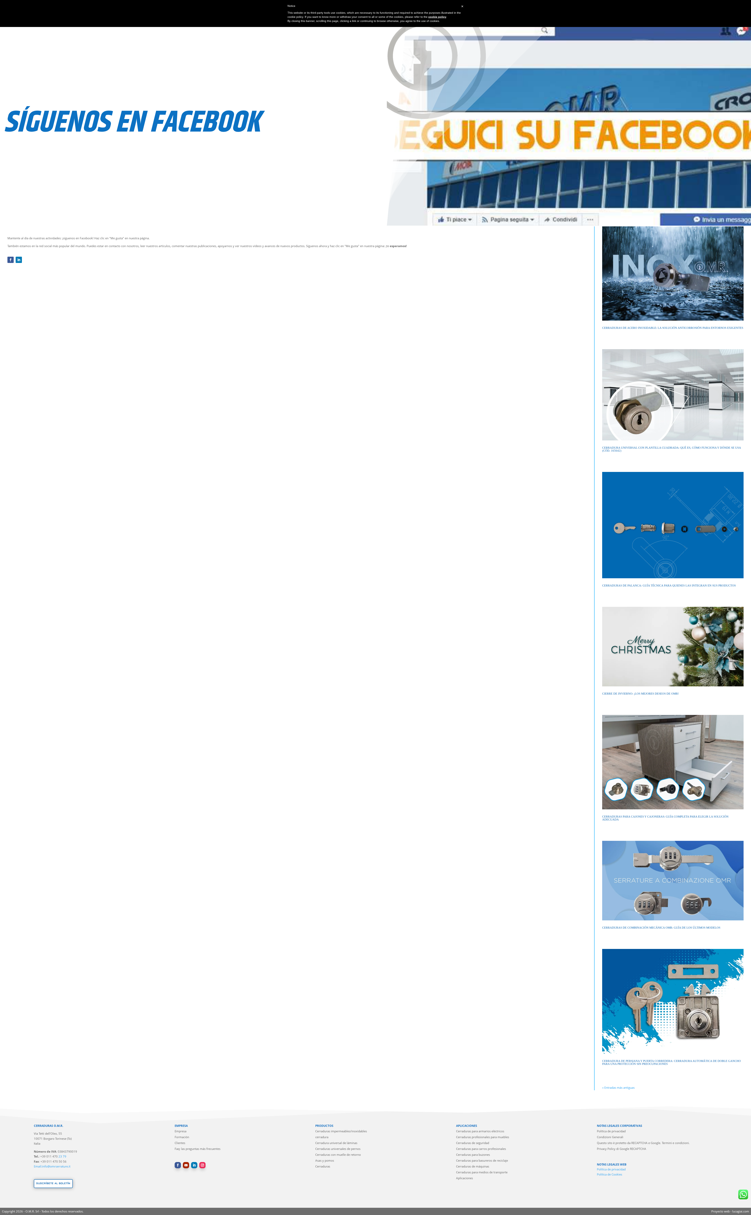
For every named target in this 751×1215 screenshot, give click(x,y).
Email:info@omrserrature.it (52, 1166)
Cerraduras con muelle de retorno (338, 1155)
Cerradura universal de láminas (336, 1143)
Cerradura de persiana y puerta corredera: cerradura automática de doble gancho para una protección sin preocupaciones (671, 1062)
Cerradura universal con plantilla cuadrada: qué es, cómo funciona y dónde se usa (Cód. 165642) (671, 449)
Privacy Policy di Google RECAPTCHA (621, 1149)
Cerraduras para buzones (473, 1155)
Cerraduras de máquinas (472, 1166)
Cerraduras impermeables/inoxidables (341, 1131)
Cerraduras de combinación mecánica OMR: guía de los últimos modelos (661, 927)
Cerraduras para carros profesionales (481, 1149)
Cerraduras (322, 1166)
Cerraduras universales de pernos (337, 1149)
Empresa (180, 1131)
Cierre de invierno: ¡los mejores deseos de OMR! (640, 693)
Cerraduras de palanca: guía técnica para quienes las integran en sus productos (669, 585)
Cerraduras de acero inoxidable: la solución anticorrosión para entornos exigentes (672, 327)
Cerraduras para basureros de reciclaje (482, 1160)
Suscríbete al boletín (53, 1183)
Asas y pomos (324, 1160)
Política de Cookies (609, 1174)
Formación (182, 1137)
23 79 (62, 1156)
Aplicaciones (464, 1178)
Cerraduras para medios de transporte (482, 1172)
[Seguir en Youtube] (186, 1165)
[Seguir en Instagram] (202, 1165)
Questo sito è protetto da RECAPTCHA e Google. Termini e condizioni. (643, 1143)
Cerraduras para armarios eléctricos (480, 1131)
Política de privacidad (611, 1131)
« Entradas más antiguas (618, 1087)
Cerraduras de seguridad (472, 1143)
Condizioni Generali (610, 1137)
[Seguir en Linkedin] (19, 260)
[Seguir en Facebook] (10, 260)
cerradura (321, 1137)
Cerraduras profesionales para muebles (482, 1137)
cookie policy (437, 16)
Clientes (180, 1143)
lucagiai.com (740, 1211)
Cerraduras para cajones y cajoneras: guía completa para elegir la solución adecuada (665, 818)
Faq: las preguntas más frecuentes (197, 1149)
